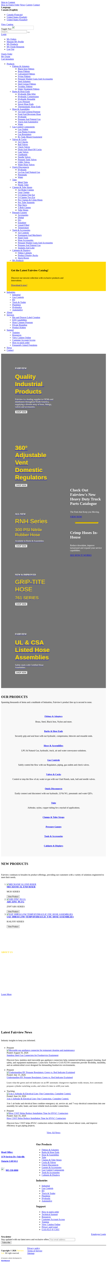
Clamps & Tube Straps (52, 1160)
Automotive (47, 1201)
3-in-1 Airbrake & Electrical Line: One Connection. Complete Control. (38, 1099)
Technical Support (50, 1214)
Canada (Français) (15, 14)
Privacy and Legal (50, 1227)
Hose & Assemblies (50, 1155)
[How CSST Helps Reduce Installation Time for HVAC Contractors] (37, 1113)
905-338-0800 (12, 1170)
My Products (12, 44)
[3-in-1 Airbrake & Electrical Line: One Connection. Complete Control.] (39, 1093)
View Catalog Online (51, 1224)
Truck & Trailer (48, 1193)
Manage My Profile (15, 41)
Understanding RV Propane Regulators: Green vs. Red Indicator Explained (40, 1077)
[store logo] (23, 29)
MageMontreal (5, 1260)
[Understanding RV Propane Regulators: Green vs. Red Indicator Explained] (41, 1072)
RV (43, 1191)
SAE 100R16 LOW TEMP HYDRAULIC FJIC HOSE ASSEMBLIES (40, 917)
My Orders (11, 39)
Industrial (46, 1186)
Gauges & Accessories (51, 1167)
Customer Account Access (53, 1219)
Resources (46, 1217)
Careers (29, 5)
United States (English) (17, 17)
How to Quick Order (10, 5)
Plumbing (46, 1196)
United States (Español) (17, 19)
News (22, 5)
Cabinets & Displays (51, 1175)
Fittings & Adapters (54, 716)
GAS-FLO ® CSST (50, 1229)
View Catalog (7, 24)
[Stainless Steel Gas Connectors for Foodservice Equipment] (41, 1050)
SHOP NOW (21, 412)
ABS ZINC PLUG (15, 902)
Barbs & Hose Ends (50, 1152)
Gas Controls (47, 1188)
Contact (36, 5)
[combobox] (14, 31)
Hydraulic (46, 1198)
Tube (44, 1157)
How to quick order (50, 1212)
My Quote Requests (15, 47)
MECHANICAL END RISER (21, 887)
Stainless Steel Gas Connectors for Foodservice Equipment (32, 1055)
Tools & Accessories (51, 1172)
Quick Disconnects (50, 1165)
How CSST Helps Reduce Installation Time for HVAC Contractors (36, 1118)
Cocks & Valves (49, 1162)
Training (45, 1222)
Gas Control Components (53, 1170)
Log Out (10, 49)
